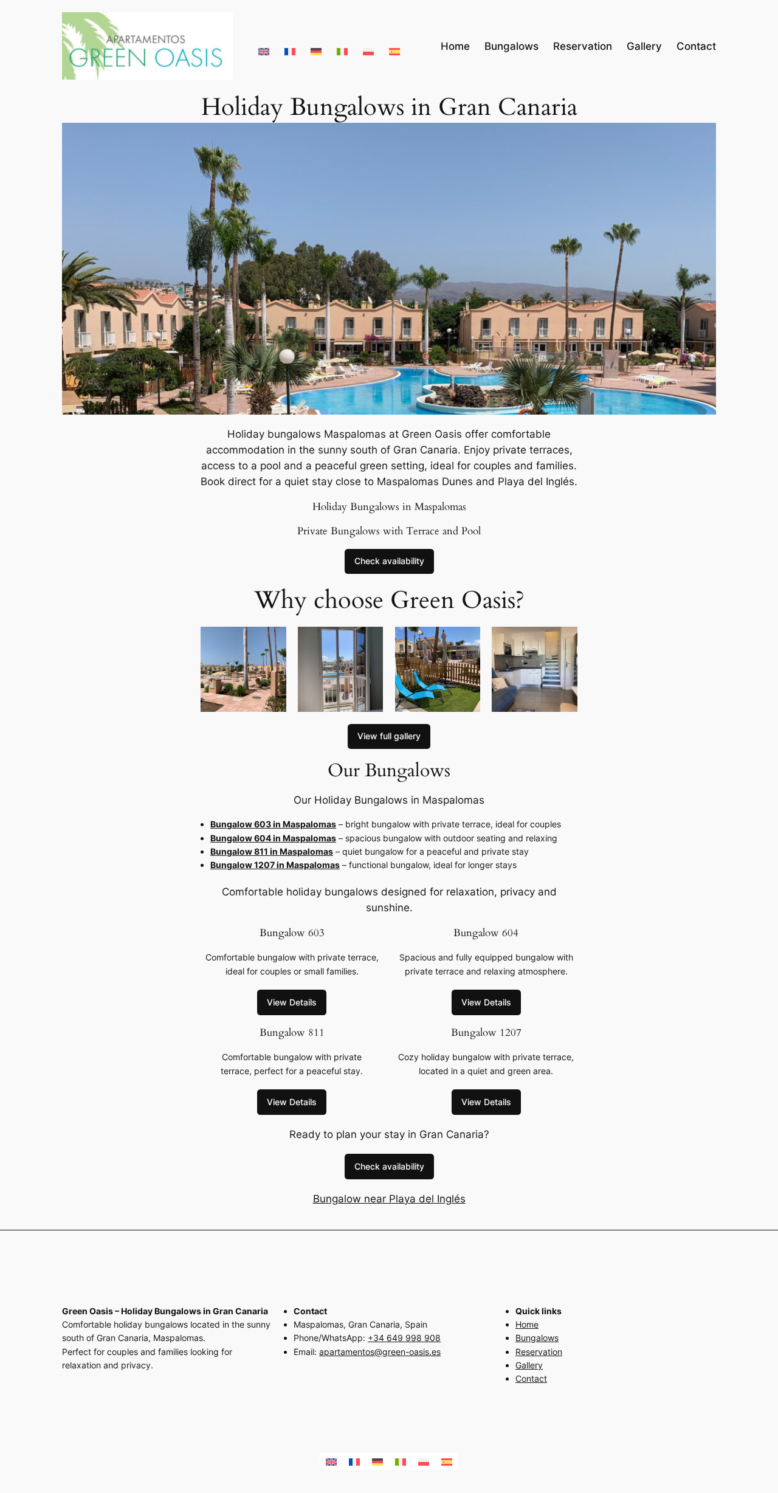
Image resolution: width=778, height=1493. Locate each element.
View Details (292, 1002)
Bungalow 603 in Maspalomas (273, 824)
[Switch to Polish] (368, 46)
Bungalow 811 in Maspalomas (271, 851)
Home (527, 1324)
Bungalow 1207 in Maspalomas (275, 865)
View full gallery (389, 736)
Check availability (389, 561)
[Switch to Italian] (342, 46)
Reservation (538, 1351)
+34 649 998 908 (404, 1338)
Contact (531, 1378)
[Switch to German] (316, 46)
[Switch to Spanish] (394, 46)
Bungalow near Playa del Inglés (389, 1199)
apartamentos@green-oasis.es (380, 1351)
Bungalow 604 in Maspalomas (273, 838)
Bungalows (537, 1338)
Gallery (529, 1365)
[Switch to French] (289, 46)
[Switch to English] (263, 46)
